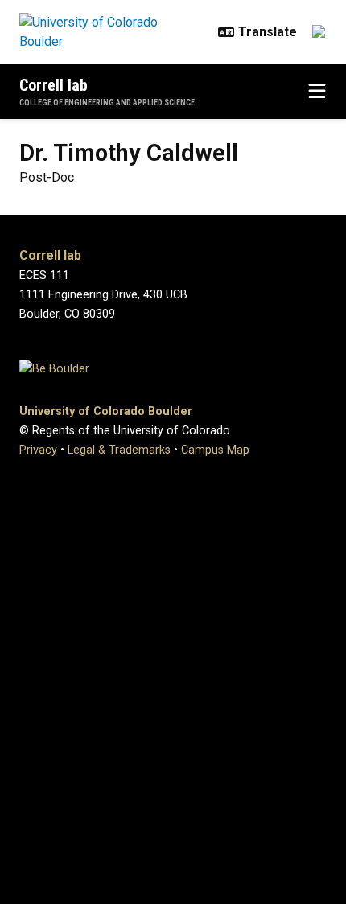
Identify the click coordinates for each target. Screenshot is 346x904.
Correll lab (53, 85)
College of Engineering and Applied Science (107, 102)
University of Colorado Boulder (105, 411)
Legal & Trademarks (119, 450)
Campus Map (215, 450)
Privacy (38, 450)
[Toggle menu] (317, 91)
